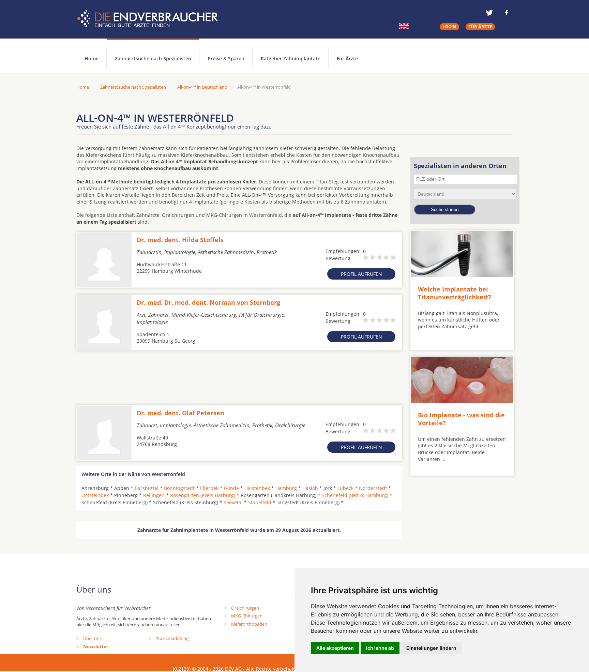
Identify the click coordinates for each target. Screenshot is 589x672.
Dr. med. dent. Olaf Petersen (180, 413)
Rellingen (154, 495)
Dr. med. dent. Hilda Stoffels (180, 240)
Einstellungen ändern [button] (431, 648)
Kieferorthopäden (249, 624)
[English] (404, 26)
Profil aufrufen (361, 274)
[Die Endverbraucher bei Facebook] (506, 12)
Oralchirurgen (245, 608)
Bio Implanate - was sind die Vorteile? (461, 419)
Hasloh (310, 488)
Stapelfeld (259, 502)
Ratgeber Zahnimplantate (290, 58)
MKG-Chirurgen (246, 616)
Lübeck (345, 488)
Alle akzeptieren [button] (335, 648)
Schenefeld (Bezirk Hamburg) (355, 495)
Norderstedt (373, 488)
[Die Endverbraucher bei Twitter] (489, 12)
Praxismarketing (171, 638)
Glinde (231, 488)
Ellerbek (209, 488)
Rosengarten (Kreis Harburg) (202, 495)
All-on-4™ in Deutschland (202, 87)
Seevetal (233, 502)
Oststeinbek (95, 495)
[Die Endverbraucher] (152, 19)
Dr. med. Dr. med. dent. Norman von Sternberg (208, 302)
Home (82, 87)
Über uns (92, 638)
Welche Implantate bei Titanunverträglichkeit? (454, 293)
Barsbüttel (146, 488)
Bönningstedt (179, 488)
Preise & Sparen (226, 58)
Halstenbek (257, 488)
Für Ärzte (347, 58)
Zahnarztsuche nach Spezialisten (153, 58)
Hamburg (286, 488)
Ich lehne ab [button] (380, 648)
